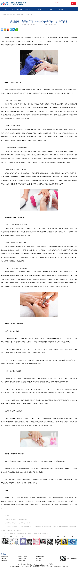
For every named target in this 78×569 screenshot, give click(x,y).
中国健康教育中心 (40, 556)
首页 (6, 9)
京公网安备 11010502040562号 (61, 566)
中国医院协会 (21, 560)
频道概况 (60, 9)
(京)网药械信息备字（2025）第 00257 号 (42, 566)
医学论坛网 (38, 560)
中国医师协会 (4, 560)
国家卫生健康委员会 (6, 556)
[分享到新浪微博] (8, 29)
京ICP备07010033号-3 (15, 566)
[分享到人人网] (13, 29)
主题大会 (38, 9)
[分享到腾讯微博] (11, 29)
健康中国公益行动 (17, 9)
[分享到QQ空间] (5, 29)
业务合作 (49, 9)
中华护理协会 (39, 558)
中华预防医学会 (22, 558)
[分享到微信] (16, 29)
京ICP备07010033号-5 (27, 566)
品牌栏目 (28, 9)
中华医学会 (3, 558)
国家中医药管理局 (22, 556)
